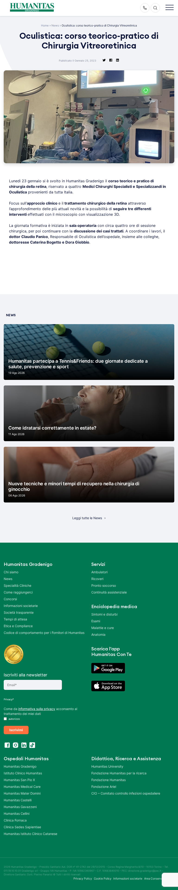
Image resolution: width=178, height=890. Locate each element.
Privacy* (9, 699)
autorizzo (14, 718)
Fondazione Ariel (103, 787)
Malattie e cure (102, 628)
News (55, 25)
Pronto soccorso (103, 585)
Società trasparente (19, 612)
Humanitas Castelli (18, 800)
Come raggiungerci (18, 592)
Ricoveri (97, 579)
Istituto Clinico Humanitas (23, 773)
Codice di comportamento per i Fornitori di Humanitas (44, 633)
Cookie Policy (103, 878)
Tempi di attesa (15, 619)
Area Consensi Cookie (158, 878)
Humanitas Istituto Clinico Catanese (30, 834)
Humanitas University (107, 766)
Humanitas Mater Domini (22, 793)
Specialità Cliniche (17, 585)
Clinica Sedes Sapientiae (22, 827)
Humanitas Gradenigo (20, 766)
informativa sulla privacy (36, 709)
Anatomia (98, 634)
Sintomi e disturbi (104, 614)
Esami (95, 621)
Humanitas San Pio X (19, 780)
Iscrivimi (16, 730)
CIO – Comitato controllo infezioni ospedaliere (125, 793)
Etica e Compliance (18, 626)
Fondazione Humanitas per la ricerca (118, 773)
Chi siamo (11, 572)
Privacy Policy (82, 878)
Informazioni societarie (21, 606)
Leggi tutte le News (87, 518)
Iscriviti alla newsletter (25, 674)
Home (45, 25)
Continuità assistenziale (109, 592)
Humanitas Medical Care (22, 787)
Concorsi (10, 599)
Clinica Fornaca (15, 820)
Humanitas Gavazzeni (20, 807)
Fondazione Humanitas (108, 780)
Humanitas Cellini (16, 813)
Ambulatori (99, 572)
